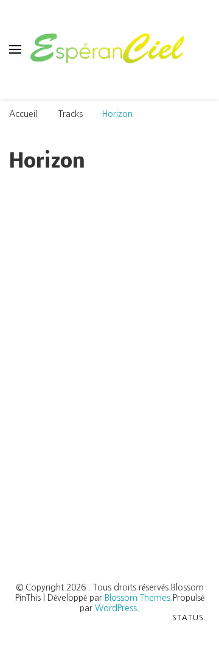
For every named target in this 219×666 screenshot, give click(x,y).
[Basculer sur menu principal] (15, 49)
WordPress (116, 608)
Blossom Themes (137, 597)
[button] (81, 497)
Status (188, 618)
